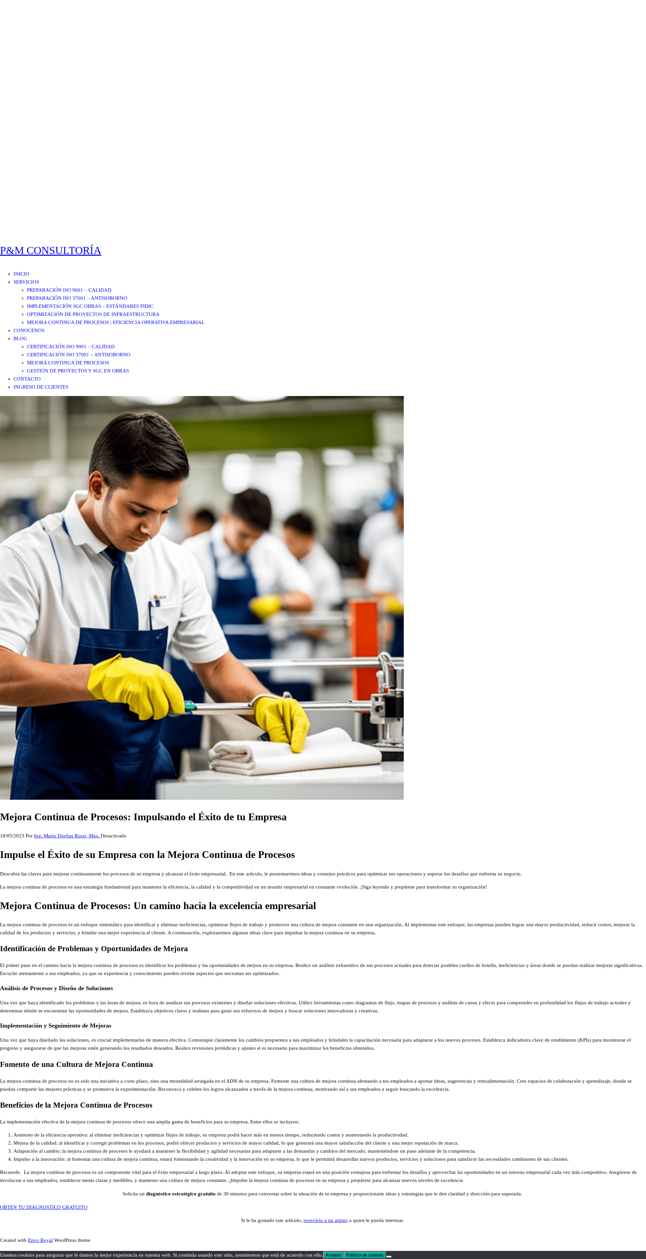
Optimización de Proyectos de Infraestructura (93, 314)
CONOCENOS (28, 330)
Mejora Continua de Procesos (68, 362)
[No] (389, 1257)
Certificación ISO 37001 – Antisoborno (79, 354)
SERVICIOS (26, 282)
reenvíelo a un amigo (325, 1220)
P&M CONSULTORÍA (50, 250)
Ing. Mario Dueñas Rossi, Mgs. (67, 835)
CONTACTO (27, 379)
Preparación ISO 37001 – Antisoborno (77, 298)
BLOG (20, 338)
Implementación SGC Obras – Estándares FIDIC (90, 306)
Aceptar (333, 1255)
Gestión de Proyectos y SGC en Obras (78, 370)
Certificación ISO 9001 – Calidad (71, 346)
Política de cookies (365, 1255)
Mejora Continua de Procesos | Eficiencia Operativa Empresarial (116, 322)
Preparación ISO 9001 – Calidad (69, 290)
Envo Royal (40, 1240)
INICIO (21, 274)
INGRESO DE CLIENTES (40, 387)
